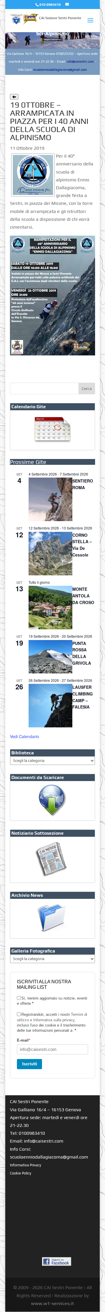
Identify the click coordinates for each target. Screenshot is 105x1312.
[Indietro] (14, 97)
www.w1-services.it (52, 1303)
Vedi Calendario (24, 736)
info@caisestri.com (80, 61)
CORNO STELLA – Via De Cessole (82, 545)
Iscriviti (29, 1063)
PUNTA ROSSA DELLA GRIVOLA (81, 653)
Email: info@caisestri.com (36, 1141)
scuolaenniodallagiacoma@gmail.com (60, 69)
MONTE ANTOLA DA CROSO (83, 595)
